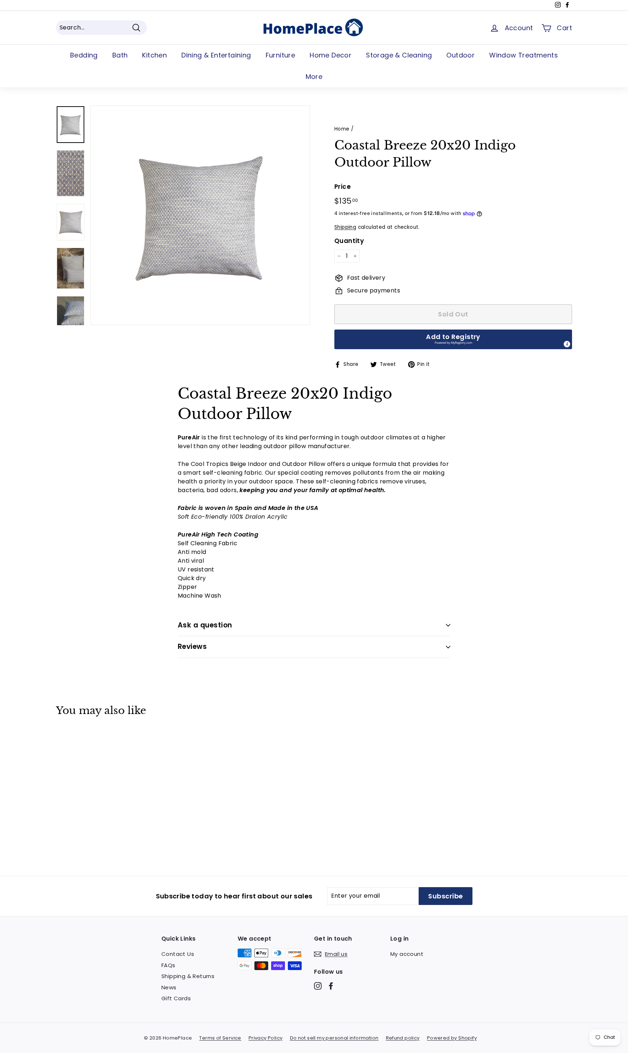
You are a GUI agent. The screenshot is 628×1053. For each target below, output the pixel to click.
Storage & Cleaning (399, 55)
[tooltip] (567, 344)
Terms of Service (220, 1037)
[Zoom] (200, 215)
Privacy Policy (266, 1037)
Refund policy (403, 1037)
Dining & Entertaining (216, 55)
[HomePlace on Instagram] (318, 986)
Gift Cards (176, 998)
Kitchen (154, 55)
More (314, 76)
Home (342, 128)
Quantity (349, 240)
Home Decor (330, 55)
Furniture (280, 55)
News (169, 987)
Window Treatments (523, 55)
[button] (453, 339)
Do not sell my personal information (334, 1037)
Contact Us (177, 954)
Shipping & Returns (187, 976)
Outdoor (460, 55)
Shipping (345, 227)
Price (342, 186)
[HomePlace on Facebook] (331, 986)
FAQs (168, 965)
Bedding (84, 55)
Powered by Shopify (452, 1037)
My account (406, 954)
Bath (120, 55)
